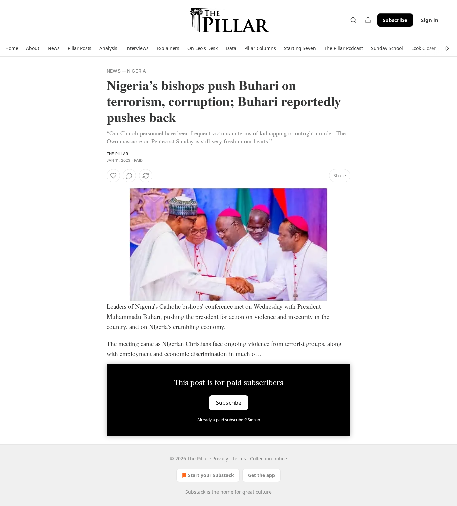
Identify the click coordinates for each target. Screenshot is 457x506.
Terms (239, 458)
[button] (11, 48)
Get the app (261, 475)
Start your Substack (211, 475)
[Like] (113, 175)
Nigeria (136, 71)
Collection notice (268, 458)
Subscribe (395, 20)
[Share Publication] (368, 20)
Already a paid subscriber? (228, 420)
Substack (195, 492)
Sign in (429, 20)
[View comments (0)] (129, 175)
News (114, 71)
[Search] (353, 20)
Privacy (220, 458)
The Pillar (117, 153)
